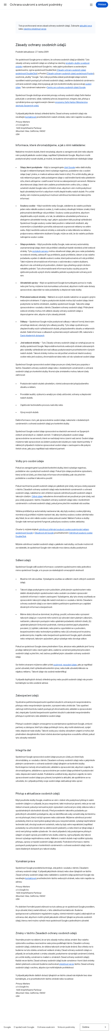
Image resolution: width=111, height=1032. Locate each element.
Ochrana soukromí (46, 1027)
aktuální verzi (86, 26)
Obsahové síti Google (44, 533)
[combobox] (94, 1027)
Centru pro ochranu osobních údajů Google (66, 87)
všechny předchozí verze (35, 29)
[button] (5, 4)
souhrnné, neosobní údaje (65, 665)
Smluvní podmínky (66, 1027)
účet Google (69, 167)
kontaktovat (30, 117)
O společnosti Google (24, 1027)
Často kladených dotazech (32, 335)
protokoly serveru (40, 251)
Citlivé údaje (37, 496)
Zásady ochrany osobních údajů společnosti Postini (70, 73)
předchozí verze (66, 964)
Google (7, 1027)
